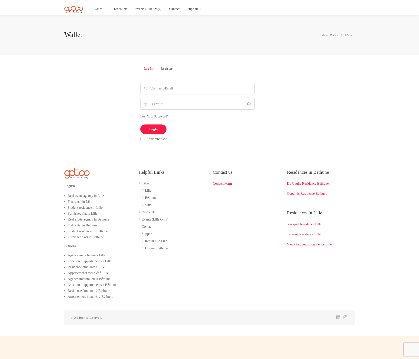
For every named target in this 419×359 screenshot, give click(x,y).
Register (167, 68)
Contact (174, 9)
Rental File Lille (156, 241)
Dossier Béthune (156, 248)
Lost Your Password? (154, 116)
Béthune (150, 198)
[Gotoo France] (73, 8)
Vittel (148, 205)
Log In (148, 68)
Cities (98, 9)
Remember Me (156, 139)
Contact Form (222, 183)
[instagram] (345, 317)
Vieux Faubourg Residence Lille (309, 244)
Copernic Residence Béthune (307, 193)
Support (192, 9)
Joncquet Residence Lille (304, 224)
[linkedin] (338, 317)
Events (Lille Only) (148, 9)
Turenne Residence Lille (304, 234)
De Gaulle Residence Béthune (308, 183)
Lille (148, 190)
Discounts (120, 9)
